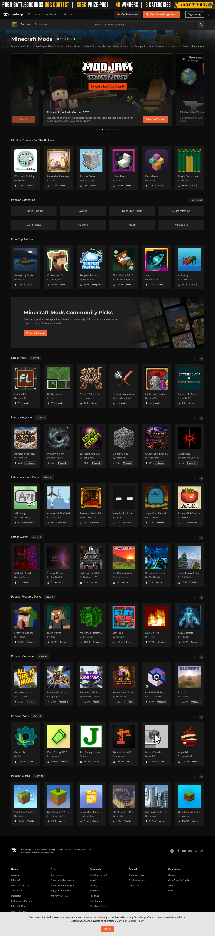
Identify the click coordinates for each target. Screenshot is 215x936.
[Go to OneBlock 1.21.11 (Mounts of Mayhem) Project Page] (58, 804)
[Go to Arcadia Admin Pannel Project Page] (91, 386)
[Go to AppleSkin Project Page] (189, 744)
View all (35, 358)
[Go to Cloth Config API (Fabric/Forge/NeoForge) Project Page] (58, 744)
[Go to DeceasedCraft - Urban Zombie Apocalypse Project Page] (58, 684)
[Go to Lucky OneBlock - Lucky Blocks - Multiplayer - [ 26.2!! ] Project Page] (91, 804)
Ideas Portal (95, 880)
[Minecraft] (14, 25)
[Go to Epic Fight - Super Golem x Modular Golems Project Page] (189, 386)
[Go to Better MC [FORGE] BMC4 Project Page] (91, 684)
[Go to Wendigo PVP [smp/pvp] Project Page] (123, 505)
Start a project (57, 875)
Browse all (196, 200)
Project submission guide (62, 880)
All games (15, 875)
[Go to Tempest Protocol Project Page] (91, 267)
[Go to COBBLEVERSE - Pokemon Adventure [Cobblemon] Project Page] (156, 684)
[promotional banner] (107, 4)
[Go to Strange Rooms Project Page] (58, 565)
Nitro (170, 891)
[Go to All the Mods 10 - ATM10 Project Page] (25, 684)
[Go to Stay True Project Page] (123, 625)
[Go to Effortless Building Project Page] (25, 168)
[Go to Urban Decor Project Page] (123, 168)
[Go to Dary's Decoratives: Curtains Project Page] (189, 168)
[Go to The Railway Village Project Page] (123, 565)
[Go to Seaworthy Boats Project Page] (25, 267)
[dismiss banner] (210, 5)
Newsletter (95, 891)
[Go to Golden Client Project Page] (123, 446)
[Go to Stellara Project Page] (156, 267)
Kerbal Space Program (21, 901)
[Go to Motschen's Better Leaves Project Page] (91, 625)
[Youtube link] (184, 851)
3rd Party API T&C (59, 896)
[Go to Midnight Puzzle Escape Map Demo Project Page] (25, 565)
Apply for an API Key (61, 891)
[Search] (201, 25)
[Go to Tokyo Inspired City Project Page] (189, 565)
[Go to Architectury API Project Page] (123, 744)
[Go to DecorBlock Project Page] (156, 168)
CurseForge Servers (99, 906)
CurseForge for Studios (179, 880)
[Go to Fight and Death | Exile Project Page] (91, 565)
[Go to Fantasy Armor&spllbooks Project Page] (156, 386)
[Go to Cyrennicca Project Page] (189, 446)
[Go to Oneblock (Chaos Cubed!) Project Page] (25, 804)
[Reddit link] (202, 851)
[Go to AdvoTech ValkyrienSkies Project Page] (25, 446)
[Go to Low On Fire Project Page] (156, 625)
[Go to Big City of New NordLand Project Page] (156, 565)
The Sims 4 (16, 891)
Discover (26, 24)
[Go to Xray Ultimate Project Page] (189, 625)
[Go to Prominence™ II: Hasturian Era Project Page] (123, 684)
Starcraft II (16, 896)
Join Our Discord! (98, 875)
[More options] (209, 14)
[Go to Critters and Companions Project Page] (58, 267)
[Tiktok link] (178, 851)
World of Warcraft (20, 885)
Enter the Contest (156, 119)
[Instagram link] (172, 851)
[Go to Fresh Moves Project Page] (58, 625)
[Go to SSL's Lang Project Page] (25, 505)
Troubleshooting (137, 880)
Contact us (134, 885)
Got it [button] (107, 929)
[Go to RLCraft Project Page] (189, 684)
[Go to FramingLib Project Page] (25, 386)
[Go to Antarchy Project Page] (189, 267)
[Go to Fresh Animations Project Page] (25, 625)
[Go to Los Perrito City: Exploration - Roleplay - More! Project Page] (156, 804)
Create (48, 14)
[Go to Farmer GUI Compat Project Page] (189, 505)
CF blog (93, 885)
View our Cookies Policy (130, 921)
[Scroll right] (201, 358)
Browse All (41, 24)
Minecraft (16, 880)
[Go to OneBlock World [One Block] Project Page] (189, 804)
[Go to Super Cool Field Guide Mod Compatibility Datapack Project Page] (156, 505)
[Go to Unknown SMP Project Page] (58, 446)
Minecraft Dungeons (21, 906)
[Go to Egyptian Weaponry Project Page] (123, 386)
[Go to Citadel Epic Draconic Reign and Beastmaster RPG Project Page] (156, 446)
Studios (64, 14)
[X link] (196, 851)
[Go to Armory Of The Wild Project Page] (58, 505)
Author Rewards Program (63, 885)
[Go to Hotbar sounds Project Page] (58, 386)
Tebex (171, 885)
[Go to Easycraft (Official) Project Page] (91, 446)
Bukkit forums (96, 901)
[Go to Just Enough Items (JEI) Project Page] (91, 744)
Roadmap (94, 896)
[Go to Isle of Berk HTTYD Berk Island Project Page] (123, 804)
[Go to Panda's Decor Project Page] (91, 168)
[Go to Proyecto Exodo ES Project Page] (91, 505)
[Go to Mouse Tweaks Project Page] (156, 744)
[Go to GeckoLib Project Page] (25, 744)
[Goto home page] (13, 14)
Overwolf (172, 875)
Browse (32, 14)
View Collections (35, 333)
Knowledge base (137, 875)
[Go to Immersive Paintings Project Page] (58, 168)
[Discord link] (190, 851)
